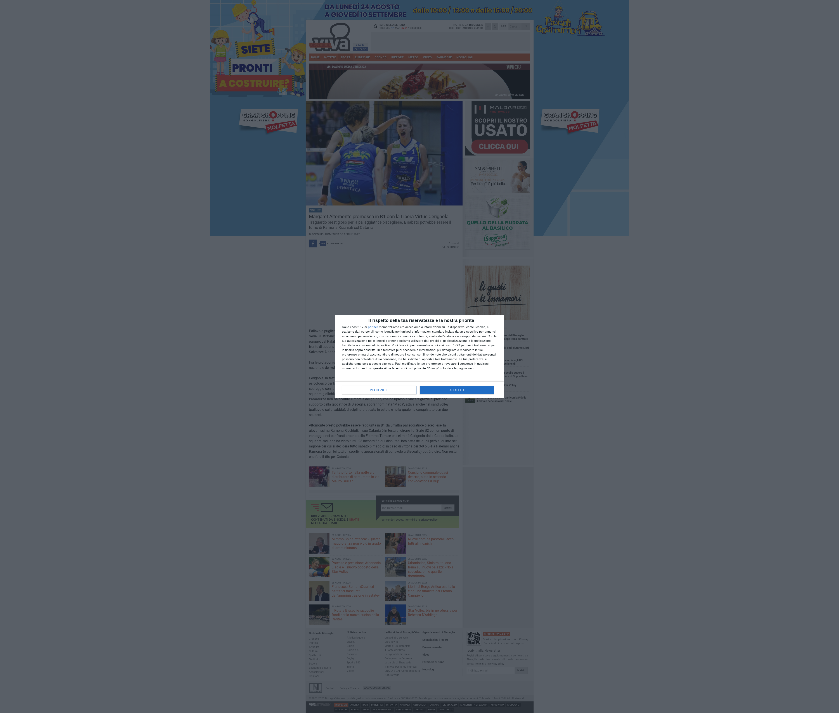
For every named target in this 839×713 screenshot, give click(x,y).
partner (373, 326)
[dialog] (419, 356)
